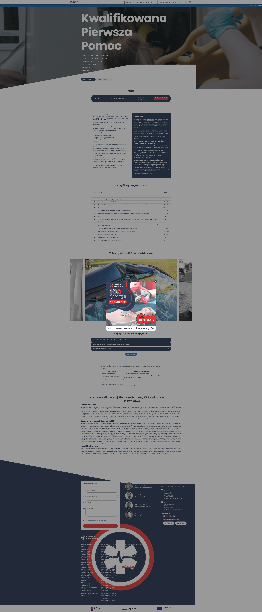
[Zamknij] (155, 281)
